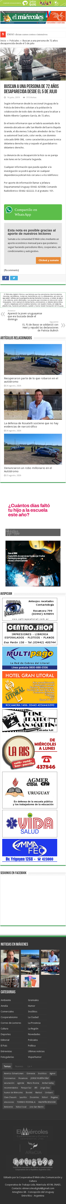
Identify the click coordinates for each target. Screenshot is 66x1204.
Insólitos (32, 1011)
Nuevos (19, 1066)
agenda (20, 1083)
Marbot (38, 1092)
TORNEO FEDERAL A (26, 1102)
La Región (33, 1028)
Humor (31, 1005)
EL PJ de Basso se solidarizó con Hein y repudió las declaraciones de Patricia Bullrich (40, 326)
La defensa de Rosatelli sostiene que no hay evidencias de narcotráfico (31, 425)
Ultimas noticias (36, 1051)
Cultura (4, 1028)
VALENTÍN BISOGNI (47, 1102)
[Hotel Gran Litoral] (29, 689)
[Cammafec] (29, 850)
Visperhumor (35, 1057)
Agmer (52, 1073)
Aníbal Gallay (48, 1083)
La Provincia (34, 1023)
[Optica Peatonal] (29, 609)
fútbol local (21, 1107)
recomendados (11, 1088)
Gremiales (33, 1000)
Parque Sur (26, 1088)
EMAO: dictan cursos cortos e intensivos (27, 34)
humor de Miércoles (13, 1092)
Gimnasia (31, 1073)
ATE (35, 1088)
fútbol (45, 1097)
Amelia (4, 1005)
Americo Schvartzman (13, 1073)
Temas (7, 1066)
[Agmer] (29, 789)
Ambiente (6, 1000)
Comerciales (7, 1011)
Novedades (34, 1034)
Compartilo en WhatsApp (26, 212)
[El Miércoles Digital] (33, 16)
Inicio (3, 40)
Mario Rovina (33, 1083)
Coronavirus (9, 1078)
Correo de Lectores (11, 1023)
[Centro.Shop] (29, 633)
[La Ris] (29, 751)
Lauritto (23, 1097)
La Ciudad (33, 1017)
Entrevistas (6, 1051)
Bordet (29, 1092)
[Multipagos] (29, 658)
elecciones (9, 1102)
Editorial (5, 1040)
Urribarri (49, 1092)
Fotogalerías (7, 1057)
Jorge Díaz (45, 1088)
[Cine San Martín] (29, 720)
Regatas (54, 1097)
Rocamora (23, 1078)
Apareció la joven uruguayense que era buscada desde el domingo (25, 315)
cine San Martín (37, 1107)
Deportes (6, 1034)
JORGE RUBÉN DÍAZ (40, 1078)
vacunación (9, 1083)
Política (32, 1045)
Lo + (30, 1066)
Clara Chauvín (10, 1097)
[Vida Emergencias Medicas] (29, 823)
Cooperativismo (9, 1017)
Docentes (34, 1097)
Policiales (14, 40)
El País (4, 1045)
